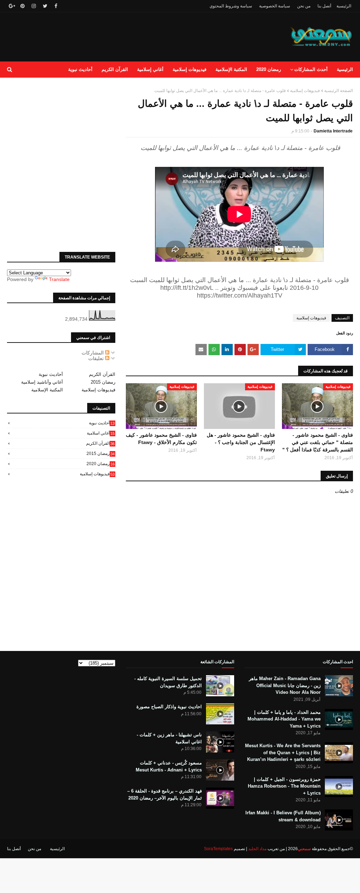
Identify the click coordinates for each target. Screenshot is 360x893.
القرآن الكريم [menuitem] (115, 69)
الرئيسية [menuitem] (345, 69)
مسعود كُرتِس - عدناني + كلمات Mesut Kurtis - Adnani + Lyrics (169, 766)
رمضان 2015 (103, 382)
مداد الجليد (257, 848)
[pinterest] (22, 6)
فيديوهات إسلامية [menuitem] (189, 69)
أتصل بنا (324, 6)
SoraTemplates (218, 848)
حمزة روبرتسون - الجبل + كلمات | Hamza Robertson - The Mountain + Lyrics (284, 786)
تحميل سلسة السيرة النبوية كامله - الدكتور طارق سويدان (168, 682)
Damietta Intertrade (333, 131)
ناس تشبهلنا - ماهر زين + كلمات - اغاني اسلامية (169, 738)
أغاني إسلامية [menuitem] (150, 69)
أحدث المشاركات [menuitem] (311, 69)
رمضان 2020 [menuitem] (268, 69)
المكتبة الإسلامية (47, 389)
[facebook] (56, 6)
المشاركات (93, 353)
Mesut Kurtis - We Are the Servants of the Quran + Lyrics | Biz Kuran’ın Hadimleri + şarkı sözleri (283, 752)
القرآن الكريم (102, 374)
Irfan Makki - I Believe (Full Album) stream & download (283, 816)
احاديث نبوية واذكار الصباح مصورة (169, 706)
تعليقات (96, 358)
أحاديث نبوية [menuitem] (80, 69)
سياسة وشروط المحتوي (231, 6)
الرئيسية (343, 6)
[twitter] (45, 6)
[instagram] (34, 6)
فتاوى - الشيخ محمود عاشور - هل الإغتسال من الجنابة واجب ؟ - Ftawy (241, 442)
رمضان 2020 (100, 463)
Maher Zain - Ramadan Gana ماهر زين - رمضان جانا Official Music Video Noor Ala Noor (285, 685)
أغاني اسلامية (101, 433)
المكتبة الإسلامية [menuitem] (231, 69)
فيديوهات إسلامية (305, 90)
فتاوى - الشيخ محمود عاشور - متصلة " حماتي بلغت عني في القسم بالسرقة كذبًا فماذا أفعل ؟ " (317, 442)
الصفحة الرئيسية (338, 90)
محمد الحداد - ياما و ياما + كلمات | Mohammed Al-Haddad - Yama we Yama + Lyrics (284, 719)
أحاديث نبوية (51, 374)
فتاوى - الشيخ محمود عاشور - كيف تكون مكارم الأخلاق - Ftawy (161, 438)
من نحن (303, 6)
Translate (59, 279)
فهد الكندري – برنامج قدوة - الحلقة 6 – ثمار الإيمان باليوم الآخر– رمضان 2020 (164, 794)
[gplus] (11, 6)
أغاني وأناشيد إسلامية (42, 382)
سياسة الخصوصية (274, 6)
